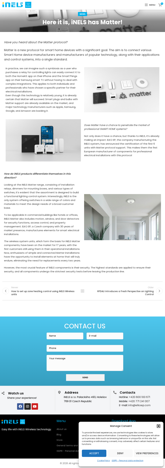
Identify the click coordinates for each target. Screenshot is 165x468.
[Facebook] (20, 406)
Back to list (82, 291)
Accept (94, 453)
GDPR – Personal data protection (127, 460)
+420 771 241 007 (139, 401)
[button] (158, 426)
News (82, 14)
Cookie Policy (103, 460)
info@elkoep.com (139, 405)
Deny (120, 453)
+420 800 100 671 (139, 397)
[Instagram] (27, 406)
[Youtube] (35, 406)
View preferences (147, 453)
